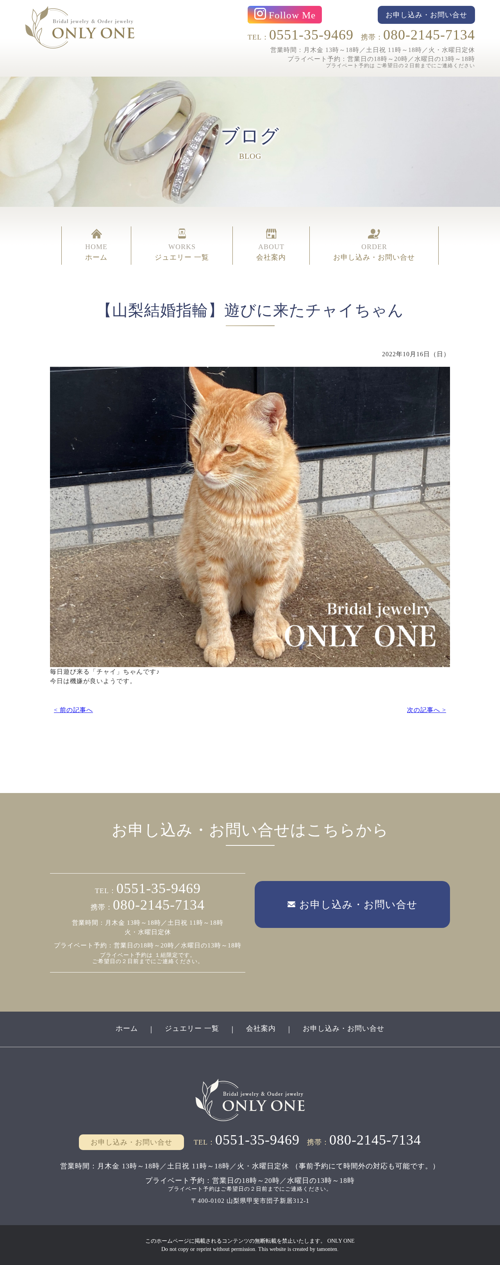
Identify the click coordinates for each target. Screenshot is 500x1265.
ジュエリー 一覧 (192, 1028)
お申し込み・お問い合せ (343, 1028)
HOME (96, 252)
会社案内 (261, 1028)
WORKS (182, 252)
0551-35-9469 (311, 35)
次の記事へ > (426, 710)
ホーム (127, 1028)
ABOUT (271, 252)
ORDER (374, 252)
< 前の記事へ (73, 710)
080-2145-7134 (429, 35)
